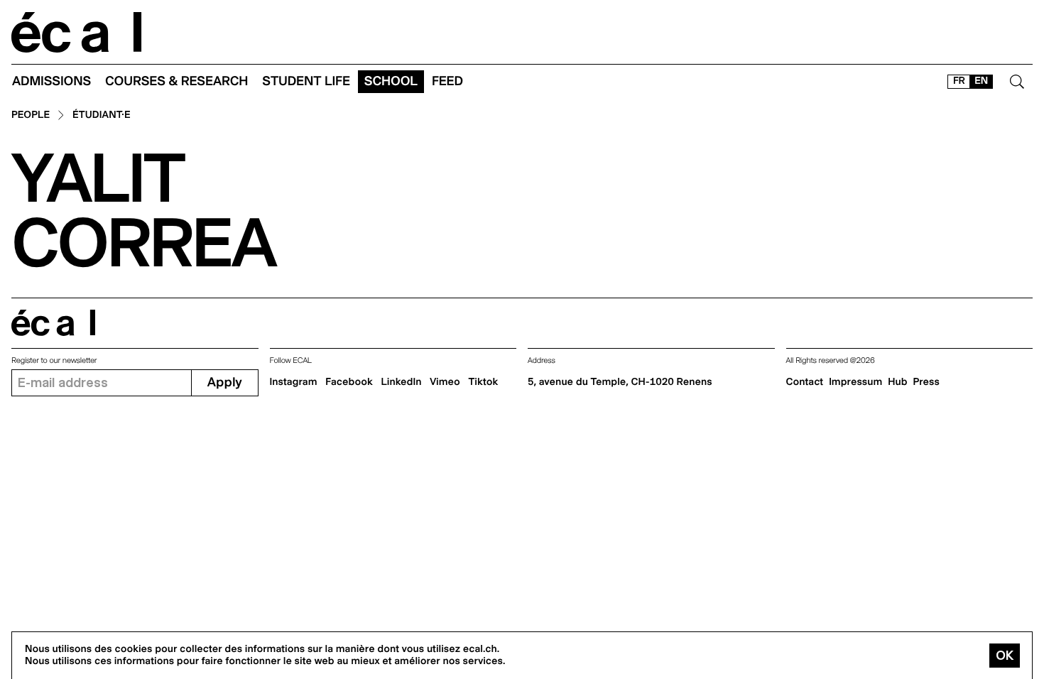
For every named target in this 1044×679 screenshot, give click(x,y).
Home (76, 32)
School (391, 81)
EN (981, 81)
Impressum (855, 382)
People (30, 115)
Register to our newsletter (54, 360)
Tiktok (484, 382)
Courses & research (176, 81)
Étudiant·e (101, 115)
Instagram (293, 382)
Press (926, 382)
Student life (306, 81)
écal (53, 323)
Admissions (51, 81)
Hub (897, 382)
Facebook (349, 382)
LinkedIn (401, 382)
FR (959, 81)
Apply (224, 382)
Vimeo (445, 382)
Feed (447, 81)
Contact (805, 382)
